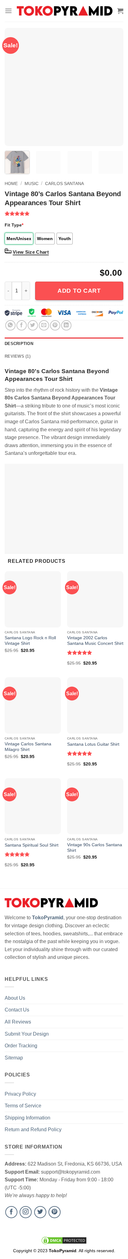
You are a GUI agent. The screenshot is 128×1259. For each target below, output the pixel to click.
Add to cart (79, 290)
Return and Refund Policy (33, 1129)
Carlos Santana (64, 183)
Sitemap (14, 1057)
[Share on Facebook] (21, 325)
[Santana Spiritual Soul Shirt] (33, 806)
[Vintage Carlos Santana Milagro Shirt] (33, 705)
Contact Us (17, 1009)
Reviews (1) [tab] (17, 356)
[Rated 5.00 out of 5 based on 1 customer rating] (64, 213)
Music (32, 183)
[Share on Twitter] (33, 325)
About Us (15, 998)
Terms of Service (23, 1105)
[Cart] (120, 11)
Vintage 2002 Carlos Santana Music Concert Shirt (95, 641)
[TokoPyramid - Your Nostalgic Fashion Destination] (64, 11)
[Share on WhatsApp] (10, 325)
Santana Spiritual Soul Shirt (31, 845)
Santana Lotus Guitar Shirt (93, 744)
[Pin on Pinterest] (55, 325)
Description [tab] (19, 343)
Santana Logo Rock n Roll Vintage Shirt (30, 641)
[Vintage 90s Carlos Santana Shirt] (95, 806)
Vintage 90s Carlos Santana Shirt (94, 848)
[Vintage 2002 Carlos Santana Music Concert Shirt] (95, 599)
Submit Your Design (27, 1034)
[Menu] (8, 10)
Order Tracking (21, 1045)
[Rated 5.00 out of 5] (79, 653)
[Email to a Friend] (44, 325)
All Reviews (18, 1021)
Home (11, 183)
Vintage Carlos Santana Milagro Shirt (28, 747)
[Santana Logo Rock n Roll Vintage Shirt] (33, 599)
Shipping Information (27, 1117)
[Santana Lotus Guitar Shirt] (95, 705)
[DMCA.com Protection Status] (64, 1239)
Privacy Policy (20, 1094)
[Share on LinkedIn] (66, 325)
